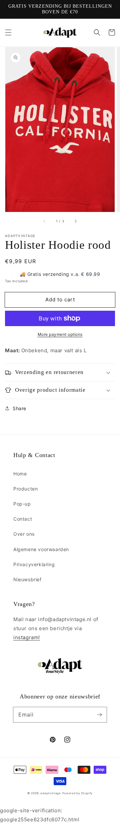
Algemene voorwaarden (41, 549)
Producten (25, 489)
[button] (8, 32)
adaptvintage (50, 793)
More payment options (60, 334)
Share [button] (19, 408)
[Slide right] (75, 221)
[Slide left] (44, 221)
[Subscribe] (99, 714)
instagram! (26, 637)
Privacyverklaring (34, 564)
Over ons (24, 534)
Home (20, 473)
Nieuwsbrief (27, 579)
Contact (22, 519)
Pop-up (22, 504)
